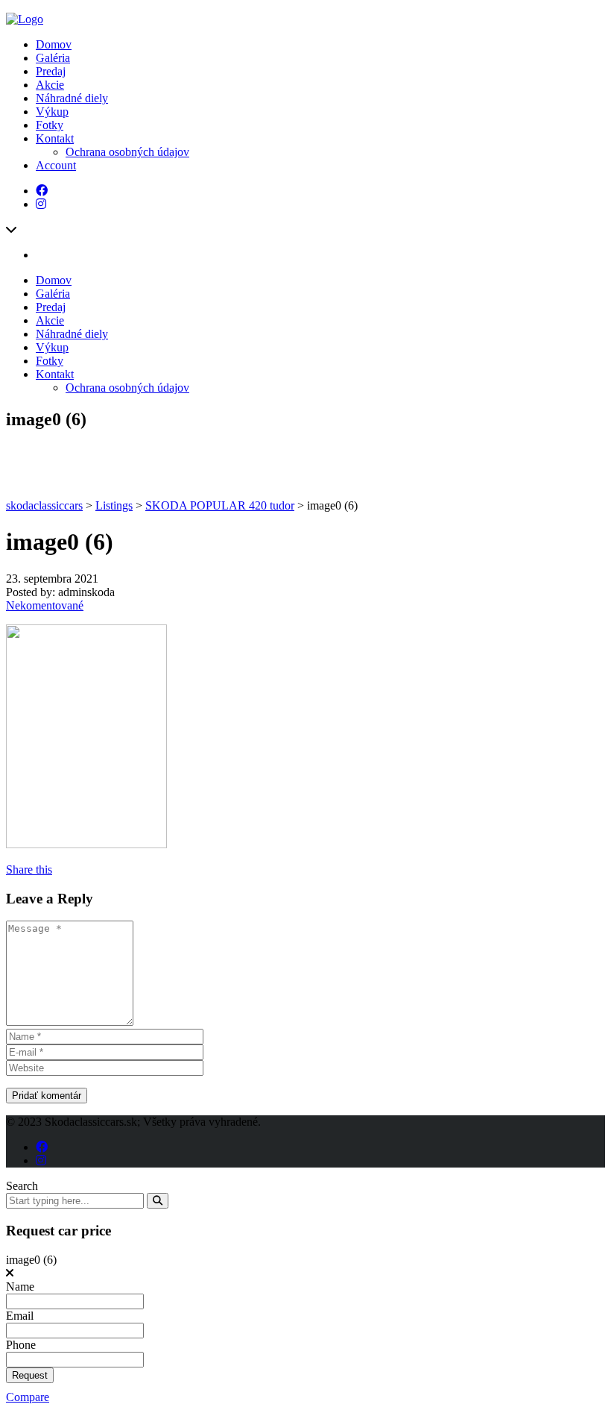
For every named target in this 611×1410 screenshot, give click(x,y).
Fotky (49, 125)
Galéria (53, 57)
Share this (29, 869)
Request (30, 1375)
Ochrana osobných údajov (127, 151)
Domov (54, 44)
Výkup (52, 111)
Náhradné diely (72, 98)
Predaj (51, 71)
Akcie (50, 84)
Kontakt (55, 138)
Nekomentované (44, 605)
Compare (27, 1397)
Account (56, 165)
